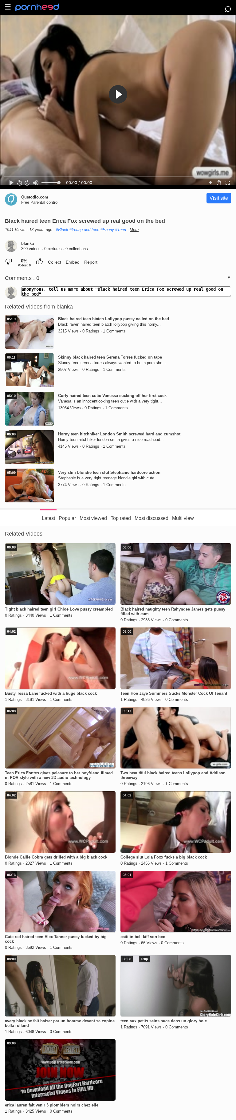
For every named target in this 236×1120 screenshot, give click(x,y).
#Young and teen (84, 229)
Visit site (219, 198)
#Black (62, 229)
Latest (48, 518)
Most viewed (93, 518)
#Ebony (107, 229)
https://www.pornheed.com (42, 7)
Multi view (183, 518)
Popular (67, 518)
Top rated (121, 518)
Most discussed (151, 518)
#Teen (120, 229)
